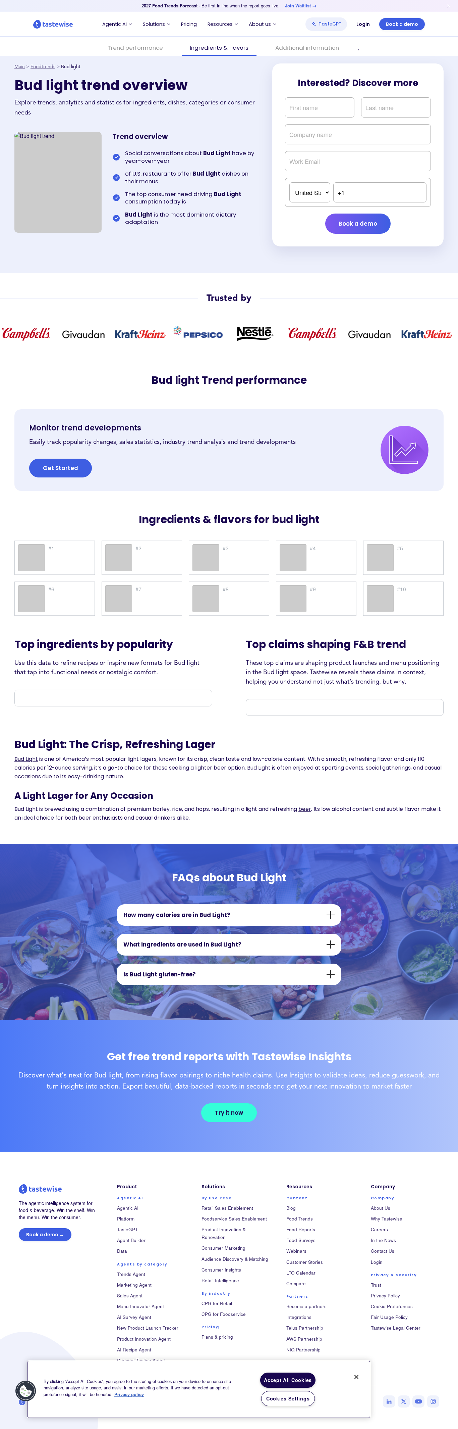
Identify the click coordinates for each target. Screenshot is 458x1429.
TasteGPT (330, 24)
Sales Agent (129, 1295)
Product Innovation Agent (144, 1339)
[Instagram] (433, 1401)
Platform (125, 1218)
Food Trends (299, 1218)
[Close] (356, 1377)
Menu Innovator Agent (140, 1306)
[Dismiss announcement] (449, 6)
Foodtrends (43, 67)
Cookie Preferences (392, 1306)
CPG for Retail (217, 1303)
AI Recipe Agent (134, 1349)
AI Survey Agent (134, 1317)
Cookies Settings (288, 1398)
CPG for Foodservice (224, 1314)
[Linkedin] (389, 1401)
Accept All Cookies (288, 1380)
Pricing (189, 24)
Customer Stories (304, 1262)
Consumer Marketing (223, 1248)
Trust (376, 1285)
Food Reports (300, 1229)
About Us (380, 1208)
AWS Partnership (304, 1339)
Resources (220, 24)
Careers (379, 1229)
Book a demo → (45, 1234)
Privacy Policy (385, 1295)
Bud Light (26, 759)
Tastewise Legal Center (395, 1328)
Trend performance (135, 48)
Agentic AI (114, 24)
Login (363, 24)
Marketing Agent (134, 1285)
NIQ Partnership (303, 1349)
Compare (296, 1283)
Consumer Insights (221, 1269)
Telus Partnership (304, 1328)
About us (260, 24)
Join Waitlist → (301, 6)
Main (19, 67)
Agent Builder (131, 1240)
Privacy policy (129, 1394)
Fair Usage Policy (389, 1317)
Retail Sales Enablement (227, 1208)
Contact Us (382, 1251)
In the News (383, 1240)
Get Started (60, 468)
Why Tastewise (386, 1218)
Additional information (307, 48)
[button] (26, 1391)
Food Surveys (301, 1240)
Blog (291, 1208)
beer (304, 809)
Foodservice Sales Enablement (234, 1218)
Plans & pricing (217, 1337)
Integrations (298, 1317)
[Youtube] (418, 1401)
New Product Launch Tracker (147, 1328)
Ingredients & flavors (219, 48)
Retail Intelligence (220, 1280)
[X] (404, 1401)
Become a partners (306, 1306)
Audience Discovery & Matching (235, 1259)
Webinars (296, 1251)
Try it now (229, 1113)
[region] (198, 1389)
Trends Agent (131, 1274)
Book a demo (402, 24)
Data (122, 1251)
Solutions (154, 24)
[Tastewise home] (53, 24)
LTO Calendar (301, 1273)
